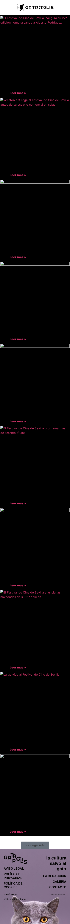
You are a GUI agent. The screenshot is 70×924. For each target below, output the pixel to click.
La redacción (54, 876)
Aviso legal (14, 868)
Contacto (57, 887)
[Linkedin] (59, 899)
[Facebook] (42, 899)
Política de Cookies (13, 885)
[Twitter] (47, 899)
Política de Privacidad (13, 876)
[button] (5, 7)
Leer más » (18, 93)
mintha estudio (18, 899)
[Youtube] (64, 899)
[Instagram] (53, 899)
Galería (59, 881)
